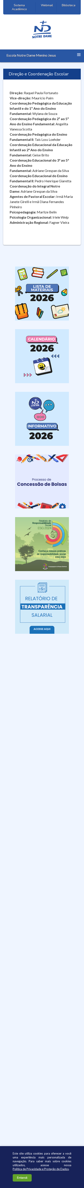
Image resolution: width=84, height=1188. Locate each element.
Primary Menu (79, 54)
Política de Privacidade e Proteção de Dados (41, 1169)
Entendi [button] (22, 1178)
